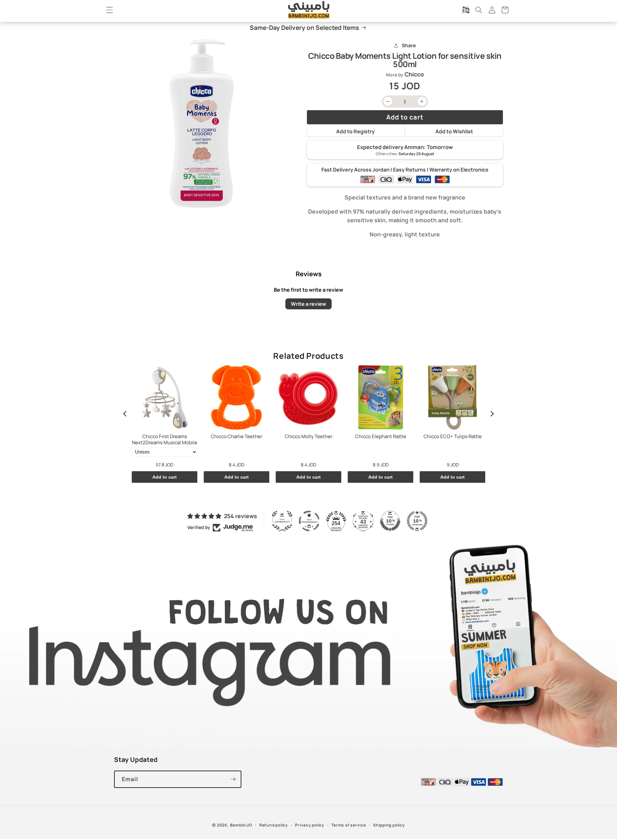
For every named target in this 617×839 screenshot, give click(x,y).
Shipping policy (389, 825)
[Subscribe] (233, 779)
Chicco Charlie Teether (236, 436)
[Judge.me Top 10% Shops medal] (390, 521)
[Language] (465, 10)
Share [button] (409, 45)
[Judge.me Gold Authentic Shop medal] (282, 521)
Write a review (308, 303)
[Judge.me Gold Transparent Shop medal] (309, 521)
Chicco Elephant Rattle (380, 436)
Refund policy (273, 825)
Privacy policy (309, 825)
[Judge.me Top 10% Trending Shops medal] (417, 521)
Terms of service (348, 825)
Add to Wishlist (454, 131)
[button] (109, 10)
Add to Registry (355, 131)
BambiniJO (241, 825)
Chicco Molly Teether (308, 436)
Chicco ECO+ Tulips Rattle (453, 436)
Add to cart (164, 477)
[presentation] (125, 414)
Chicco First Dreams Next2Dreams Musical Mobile (164, 439)
